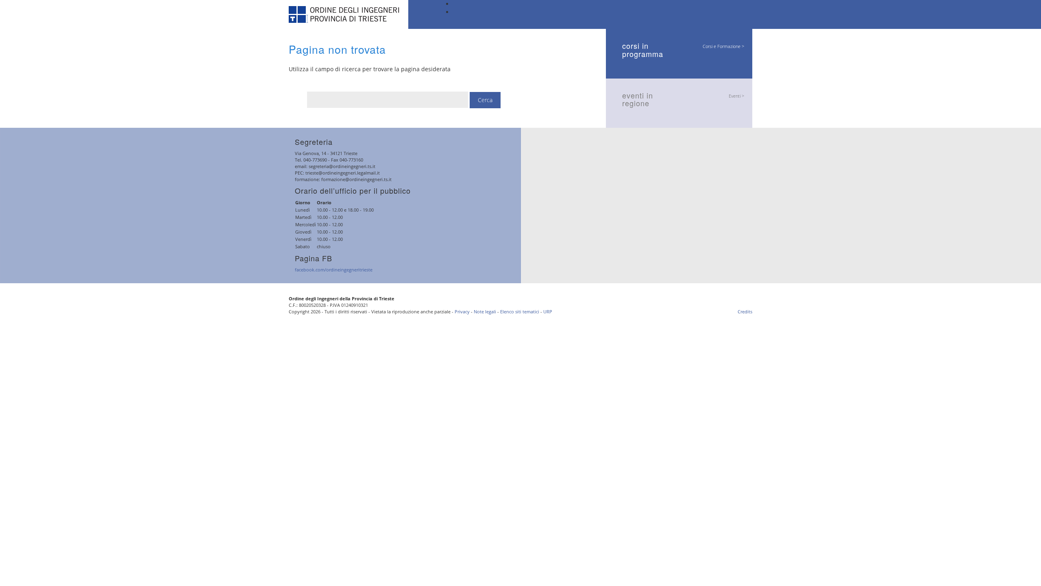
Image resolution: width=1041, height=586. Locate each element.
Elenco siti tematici (519, 311)
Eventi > (736, 96)
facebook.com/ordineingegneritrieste (333, 270)
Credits (745, 311)
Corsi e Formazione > (723, 46)
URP (547, 311)
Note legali (485, 311)
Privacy (462, 311)
